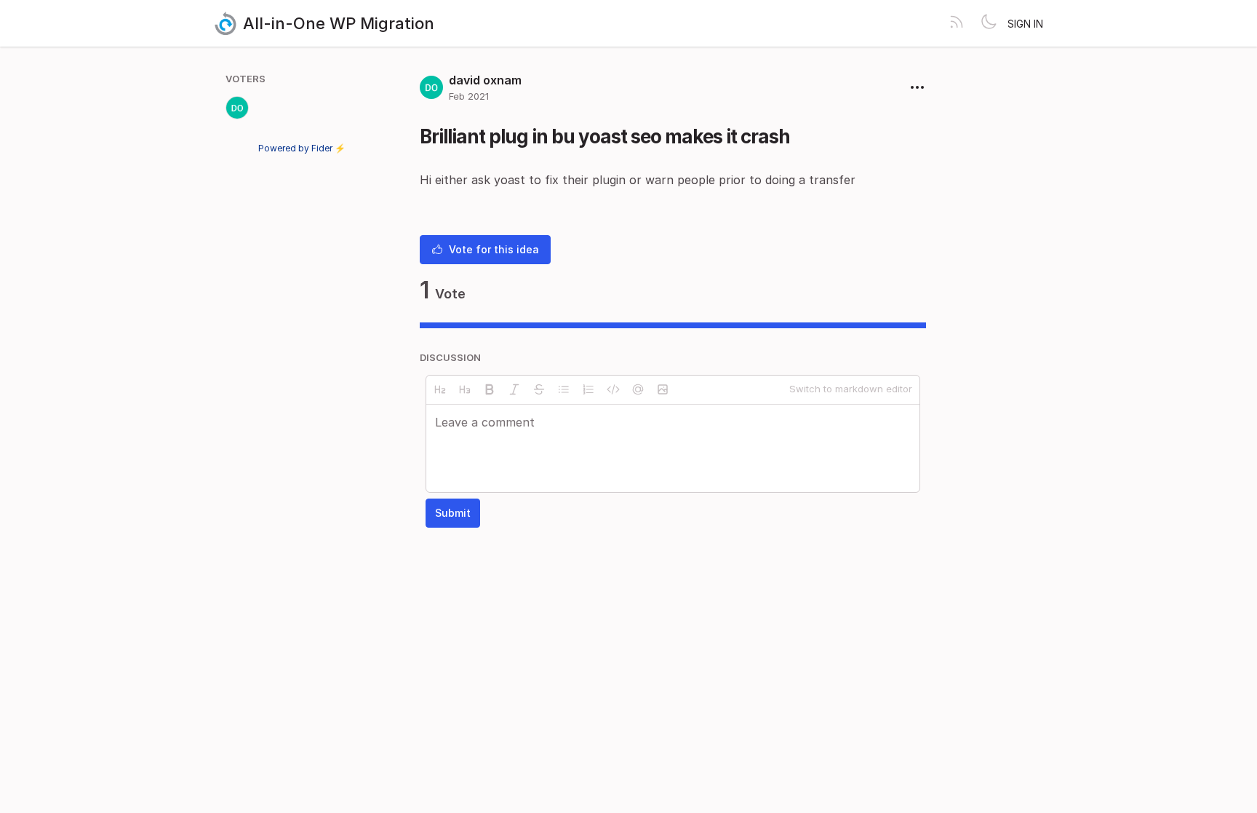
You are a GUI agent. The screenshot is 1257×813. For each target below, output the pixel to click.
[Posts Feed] (956, 23)
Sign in (1025, 23)
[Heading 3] (465, 389)
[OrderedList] (588, 389)
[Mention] (638, 389)
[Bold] (489, 389)
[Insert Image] (663, 389)
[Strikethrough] (539, 389)
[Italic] (514, 389)
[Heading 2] (440, 389)
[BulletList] (564, 389)
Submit (453, 513)
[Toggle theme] (988, 23)
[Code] (613, 389)
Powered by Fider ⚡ (302, 148)
